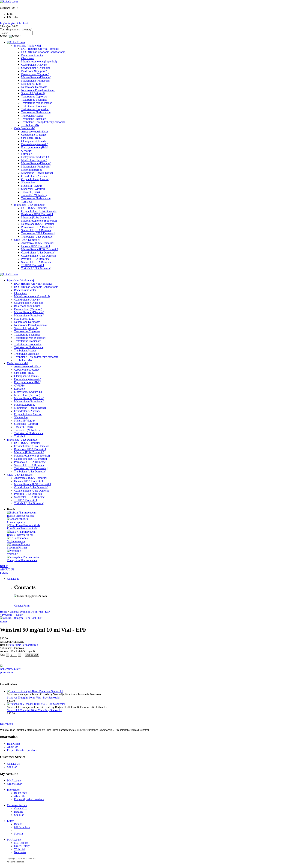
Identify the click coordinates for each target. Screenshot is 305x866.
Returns (18, 811)
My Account (14, 780)
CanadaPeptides (16, 522)
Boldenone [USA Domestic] (37, 214)
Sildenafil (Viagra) (31, 185)
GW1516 (26, 150)
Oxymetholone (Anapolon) (36, 67)
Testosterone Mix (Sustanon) (37, 102)
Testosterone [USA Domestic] (38, 233)
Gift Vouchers (22, 827)
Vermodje (12, 553)
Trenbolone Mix (30, 125)
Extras (10, 820)
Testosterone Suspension (35, 109)
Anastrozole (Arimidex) (34, 131)
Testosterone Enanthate (34, 99)
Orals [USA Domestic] (27, 239)
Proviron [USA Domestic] (35, 258)
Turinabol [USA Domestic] (36, 268)
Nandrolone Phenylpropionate (38, 90)
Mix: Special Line (31, 83)
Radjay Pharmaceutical (20, 534)
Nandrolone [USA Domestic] (37, 223)
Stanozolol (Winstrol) (33, 93)
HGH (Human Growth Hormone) (40, 48)
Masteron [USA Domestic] (36, 217)
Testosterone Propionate (34, 106)
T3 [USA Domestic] (32, 265)
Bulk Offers (13, 743)
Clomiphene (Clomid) (33, 141)
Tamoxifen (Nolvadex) (34, 195)
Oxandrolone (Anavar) (34, 64)
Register (12, 23)
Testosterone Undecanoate (35, 112)
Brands (18, 823)
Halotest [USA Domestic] (35, 246)
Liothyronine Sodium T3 (35, 156)
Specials (18, 833)
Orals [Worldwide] (24, 128)
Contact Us (13, 763)
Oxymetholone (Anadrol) (35, 179)
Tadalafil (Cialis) (30, 192)
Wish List (19, 849)
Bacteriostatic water (32, 55)
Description (6, 723)
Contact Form (21, 605)
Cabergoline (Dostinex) (34, 134)
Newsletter (20, 852)
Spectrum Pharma (17, 547)
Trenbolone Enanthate (33, 118)
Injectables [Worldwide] (27, 45)
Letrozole (26, 153)
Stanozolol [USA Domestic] (36, 230)
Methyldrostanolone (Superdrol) (39, 61)
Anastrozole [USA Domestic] (37, 242)
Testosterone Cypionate (34, 96)
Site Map (12, 766)
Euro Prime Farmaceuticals (22, 528)
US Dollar (13, 17)
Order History (15, 783)
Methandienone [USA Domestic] (39, 249)
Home (3, 611)
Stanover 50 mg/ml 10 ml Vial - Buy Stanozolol (33, 697)
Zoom (3, 621)
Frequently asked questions (22, 750)
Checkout (22, 23)
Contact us (13, 578)
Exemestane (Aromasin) (34, 144)
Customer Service (17, 805)
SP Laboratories (16, 541)
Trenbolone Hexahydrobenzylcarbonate (43, 121)
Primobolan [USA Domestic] (37, 227)
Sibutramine (28, 182)
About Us (12, 746)
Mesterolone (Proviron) (34, 160)
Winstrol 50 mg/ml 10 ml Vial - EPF (30, 611)
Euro (10, 13)
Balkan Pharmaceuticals (20, 515)
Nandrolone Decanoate (34, 86)
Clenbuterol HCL (31, 137)
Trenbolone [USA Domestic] (37, 236)
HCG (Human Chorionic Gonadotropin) (43, 51)
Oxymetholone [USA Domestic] (39, 211)
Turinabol (26, 201)
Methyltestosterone (31, 169)
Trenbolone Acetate (32, 115)
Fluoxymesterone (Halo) (34, 147)
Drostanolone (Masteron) (35, 74)
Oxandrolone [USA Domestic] (38, 252)
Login (3, 23)
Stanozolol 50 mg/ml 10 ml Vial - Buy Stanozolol (34, 710)
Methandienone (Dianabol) (36, 77)
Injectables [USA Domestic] (29, 204)
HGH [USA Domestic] (34, 207)
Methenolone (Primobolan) (36, 80)
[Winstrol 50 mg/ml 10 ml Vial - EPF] (21, 617)
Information (13, 789)
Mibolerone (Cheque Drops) (37, 172)
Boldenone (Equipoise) (34, 71)
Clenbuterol (27, 58)
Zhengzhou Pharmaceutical (22, 560)
